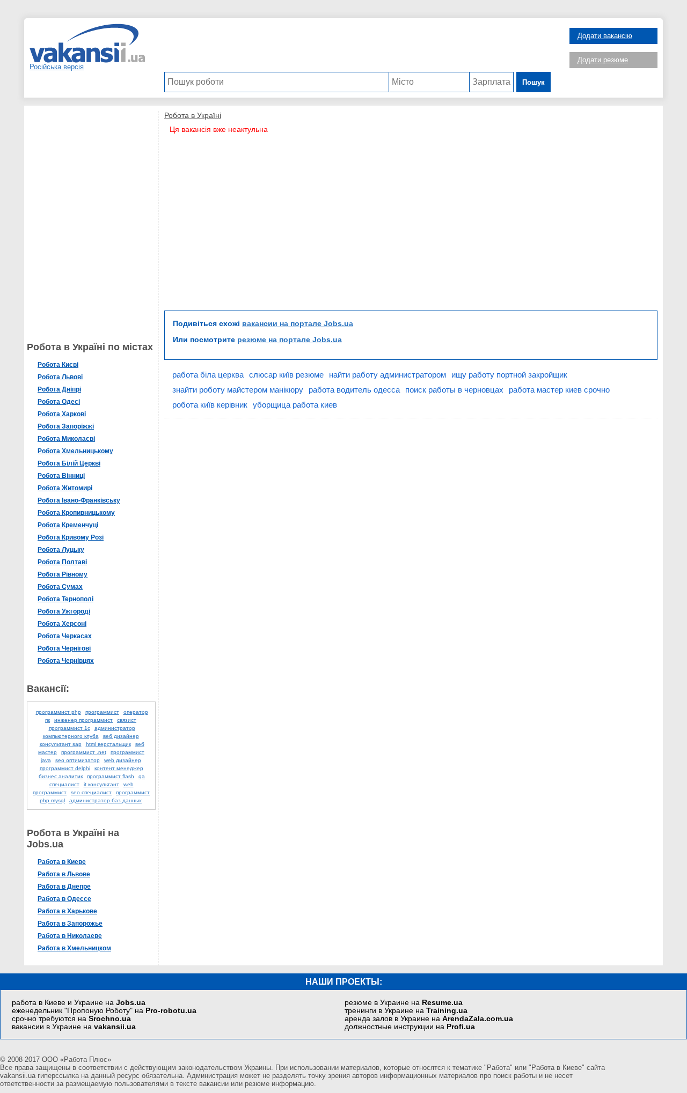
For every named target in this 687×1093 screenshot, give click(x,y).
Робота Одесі (59, 401)
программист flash (110, 776)
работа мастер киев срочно (559, 389)
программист (102, 712)
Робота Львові (60, 377)
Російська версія (57, 67)
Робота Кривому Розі (71, 537)
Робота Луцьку (61, 549)
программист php (58, 712)
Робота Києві (58, 364)
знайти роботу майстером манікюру (237, 389)
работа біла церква (208, 374)
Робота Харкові (62, 414)
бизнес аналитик (61, 776)
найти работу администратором (387, 374)
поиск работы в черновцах (454, 389)
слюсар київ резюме (286, 374)
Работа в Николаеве (70, 936)
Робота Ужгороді (64, 611)
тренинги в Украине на (406, 1011)
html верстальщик (108, 744)
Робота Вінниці (61, 475)
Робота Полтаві (62, 562)
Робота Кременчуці (68, 525)
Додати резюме (603, 60)
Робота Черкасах (65, 636)
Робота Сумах (60, 586)
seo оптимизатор (77, 760)
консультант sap (61, 744)
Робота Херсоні (62, 623)
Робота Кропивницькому (76, 512)
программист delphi (65, 768)
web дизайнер (122, 760)
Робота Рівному (62, 574)
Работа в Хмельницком (74, 948)
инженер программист (83, 720)
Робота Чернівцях (66, 660)
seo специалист (91, 792)
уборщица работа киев (295, 404)
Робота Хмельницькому (75, 451)
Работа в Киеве (62, 862)
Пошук (533, 82)
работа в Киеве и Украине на (78, 1003)
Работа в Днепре (64, 886)
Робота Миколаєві (66, 438)
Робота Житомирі (65, 488)
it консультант (101, 784)
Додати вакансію (605, 36)
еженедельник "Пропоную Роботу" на (104, 1011)
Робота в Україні (192, 115)
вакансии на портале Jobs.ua (297, 323)
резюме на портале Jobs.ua (289, 339)
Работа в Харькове (67, 911)
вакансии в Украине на (74, 1027)
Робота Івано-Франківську (79, 500)
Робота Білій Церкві (69, 463)
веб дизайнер (121, 736)
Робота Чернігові (64, 648)
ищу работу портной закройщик (509, 374)
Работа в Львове (64, 874)
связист (126, 720)
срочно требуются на (71, 1019)
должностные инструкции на (410, 1027)
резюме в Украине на (404, 1003)
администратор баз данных (105, 800)
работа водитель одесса (354, 389)
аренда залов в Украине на (429, 1019)
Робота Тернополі (65, 599)
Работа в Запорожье (70, 923)
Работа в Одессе (64, 899)
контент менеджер (118, 768)
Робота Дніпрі (59, 389)
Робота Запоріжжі (66, 426)
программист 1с (69, 728)
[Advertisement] (357, 48)
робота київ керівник (209, 404)
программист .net (83, 752)
